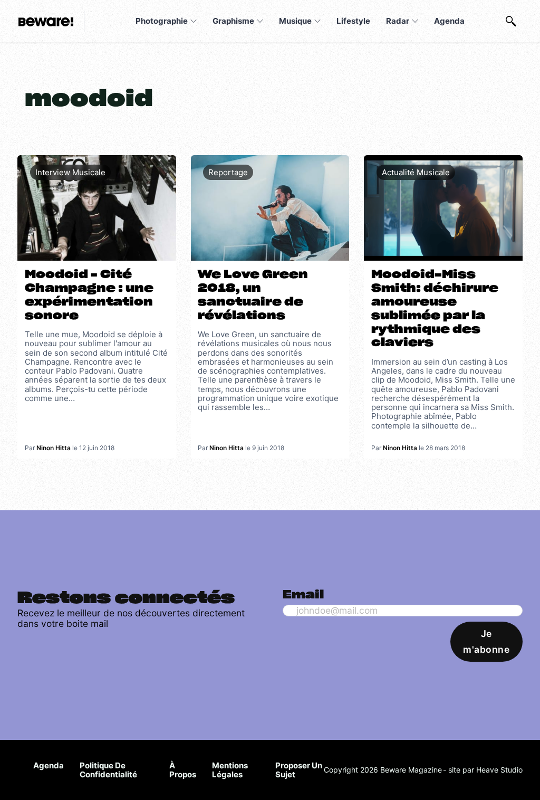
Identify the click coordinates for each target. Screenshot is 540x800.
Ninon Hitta (53, 448)
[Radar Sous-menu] (415, 21)
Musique (295, 21)
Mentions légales (230, 770)
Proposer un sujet (298, 770)
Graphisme (233, 21)
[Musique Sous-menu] (317, 21)
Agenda (449, 21)
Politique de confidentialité (108, 770)
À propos (182, 770)
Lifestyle (353, 21)
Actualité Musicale (416, 172)
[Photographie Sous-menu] (193, 21)
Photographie (162, 21)
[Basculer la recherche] (511, 21)
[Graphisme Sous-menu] (260, 21)
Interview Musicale (70, 172)
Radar (397, 21)
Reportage (228, 172)
